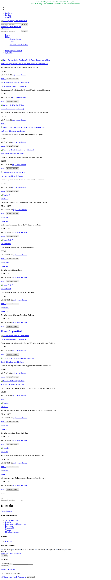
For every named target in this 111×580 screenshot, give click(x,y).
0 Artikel (4, 27)
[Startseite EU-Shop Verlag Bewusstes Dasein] (14, 21)
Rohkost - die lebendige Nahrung (12, 109)
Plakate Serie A (6, 244)
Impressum (9, 526)
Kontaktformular (6, 511)
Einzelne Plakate (15, 39)
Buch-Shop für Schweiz (13, 51)
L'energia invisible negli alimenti (12, 176)
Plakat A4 (4, 311)
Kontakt (8, 522)
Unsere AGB (9, 528)
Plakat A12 (4, 474)
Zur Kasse (8, 13)
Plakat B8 (4, 221)
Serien (12, 41)
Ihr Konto (8, 15)
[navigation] (5, 551)
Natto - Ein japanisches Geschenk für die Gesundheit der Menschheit (24, 64)
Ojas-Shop (8, 53)
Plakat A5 (4, 407)
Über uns (8, 541)
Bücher (7, 35)
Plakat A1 (4, 429)
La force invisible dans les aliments (13, 131)
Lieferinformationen (12, 532)
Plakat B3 (4, 452)
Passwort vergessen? (8, 569)
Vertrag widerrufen (11, 520)
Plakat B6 (4, 266)
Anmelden (8, 17)
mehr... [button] (3, 79)
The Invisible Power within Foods (12, 153)
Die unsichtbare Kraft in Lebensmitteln (14, 86)
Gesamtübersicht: (19, 45)
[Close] (2, 498)
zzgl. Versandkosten (19, 75)
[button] (55, 331)
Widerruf (8, 530)
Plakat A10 (4, 199)
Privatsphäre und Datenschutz (15, 524)
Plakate (7, 37)
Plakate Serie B (6, 289)
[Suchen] (22, 500)
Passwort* (4, 565)
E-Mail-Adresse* (7, 563)
